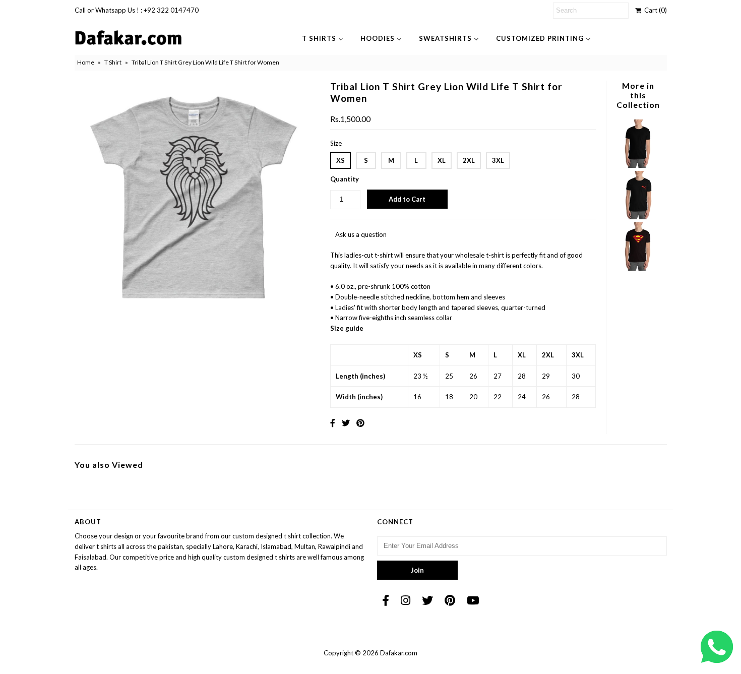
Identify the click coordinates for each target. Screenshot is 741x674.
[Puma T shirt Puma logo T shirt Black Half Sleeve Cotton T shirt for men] (638, 217)
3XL (498, 160)
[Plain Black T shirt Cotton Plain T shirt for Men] (638, 165)
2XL (469, 160)
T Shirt (112, 62)
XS (340, 160)
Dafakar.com (398, 653)
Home (85, 62)
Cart (654, 10)
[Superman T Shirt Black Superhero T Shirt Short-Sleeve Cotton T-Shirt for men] (638, 268)
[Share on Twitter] (346, 422)
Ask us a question (361, 234)
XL (442, 160)
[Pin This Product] (360, 422)
